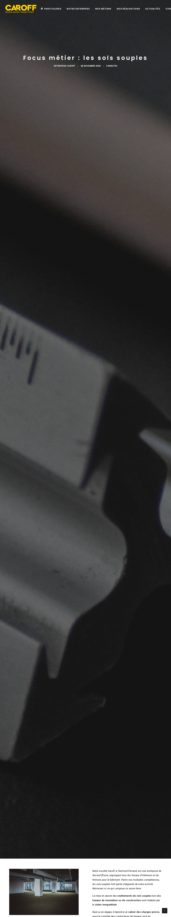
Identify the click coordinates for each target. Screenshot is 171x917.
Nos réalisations (128, 8)
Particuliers (52, 8)
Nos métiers (103, 8)
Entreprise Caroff (64, 65)
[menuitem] (51, 8)
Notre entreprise (78, 8)
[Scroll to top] (164, 910)
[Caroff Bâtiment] (20, 9)
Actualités (152, 8)
